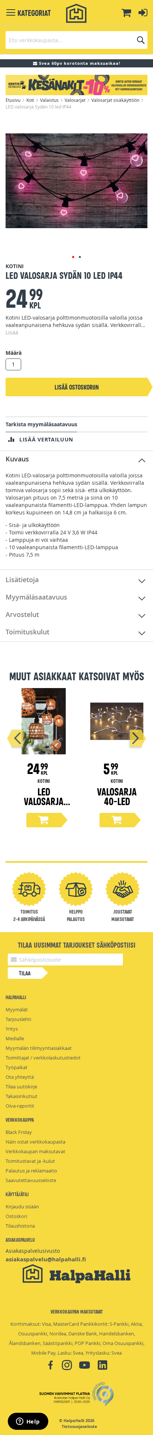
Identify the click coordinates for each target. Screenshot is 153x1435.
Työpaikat (16, 1067)
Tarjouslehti (18, 1019)
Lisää (12, 332)
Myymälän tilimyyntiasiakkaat (39, 1048)
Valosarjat (76, 100)
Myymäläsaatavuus (36, 597)
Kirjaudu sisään (22, 1206)
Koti (30, 100)
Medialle (15, 1038)
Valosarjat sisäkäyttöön (115, 100)
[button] (73, 257)
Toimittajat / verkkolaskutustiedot (43, 1057)
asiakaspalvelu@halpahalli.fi (46, 1259)
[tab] (76, 459)
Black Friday (19, 1132)
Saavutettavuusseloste (31, 1180)
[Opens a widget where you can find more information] (27, 1422)
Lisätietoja (22, 579)
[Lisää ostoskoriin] (43, 820)
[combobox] (76, 40)
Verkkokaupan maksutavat (35, 1151)
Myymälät (17, 1009)
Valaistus (50, 100)
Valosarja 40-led (117, 796)
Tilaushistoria (20, 1225)
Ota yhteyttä (20, 1077)
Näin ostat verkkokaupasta (35, 1141)
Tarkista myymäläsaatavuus (41, 424)
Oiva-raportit (20, 1105)
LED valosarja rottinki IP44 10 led (44, 805)
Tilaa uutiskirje (21, 1086)
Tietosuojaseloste (79, 1426)
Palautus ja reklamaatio (31, 1170)
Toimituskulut (27, 631)
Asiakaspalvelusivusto (33, 1250)
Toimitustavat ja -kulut (30, 1161)
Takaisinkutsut (22, 1096)
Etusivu (14, 100)
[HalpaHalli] (76, 13)
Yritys (12, 1028)
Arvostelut (22, 614)
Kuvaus (17, 458)
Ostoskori (16, 1216)
